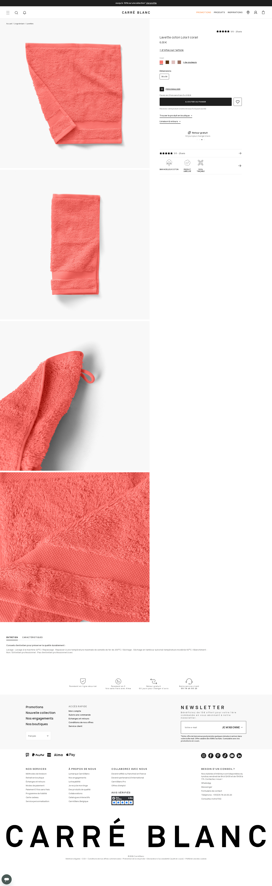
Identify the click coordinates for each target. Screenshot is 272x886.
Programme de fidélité (36, 793)
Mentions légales (73, 858)
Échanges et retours (35, 781)
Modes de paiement (35, 785)
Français (32, 736)
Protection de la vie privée (134, 858)
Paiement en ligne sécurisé (83, 686)
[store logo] (136, 12)
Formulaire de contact (211, 791)
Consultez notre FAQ (211, 798)
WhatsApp (206, 783)
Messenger (206, 787)
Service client (75, 726)
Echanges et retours (79, 718)
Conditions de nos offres (81, 722)
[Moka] (179, 62)
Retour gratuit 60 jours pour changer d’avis (154, 687)
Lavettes (29, 23)
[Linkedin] (239, 755)
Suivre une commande (80, 714)
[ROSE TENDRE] (173, 62)
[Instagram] (203, 755)
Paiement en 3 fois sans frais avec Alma (118, 687)
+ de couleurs (190, 62)
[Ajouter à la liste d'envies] (238, 102)
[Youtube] (232, 755)
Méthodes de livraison (36, 773)
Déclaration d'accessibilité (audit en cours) (165, 858)
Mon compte (75, 711)
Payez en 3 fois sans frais (175, 95)
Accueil (9, 23)
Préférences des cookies (196, 858)
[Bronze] (167, 62)
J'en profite (151, 3)
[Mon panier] (263, 12)
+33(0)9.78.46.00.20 (222, 795)
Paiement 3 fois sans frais (38, 789)
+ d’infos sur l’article (172, 50)
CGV (84, 858)
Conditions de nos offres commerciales (104, 858)
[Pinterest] (218, 755)
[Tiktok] (225, 755)
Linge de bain (19, 23)
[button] (24, 13)
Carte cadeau (32, 797)
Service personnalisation (37, 801)
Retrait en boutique (35, 777)
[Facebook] (210, 755)
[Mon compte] (255, 12)
